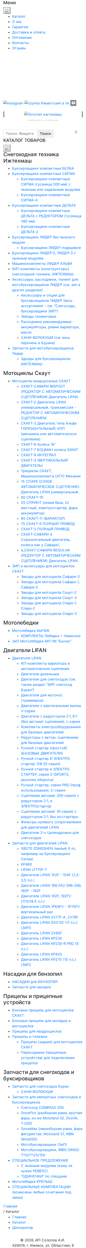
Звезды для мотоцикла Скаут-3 (49, 597)
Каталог (19, 16)
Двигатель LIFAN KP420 (41, 954)
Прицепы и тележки (29, 1036)
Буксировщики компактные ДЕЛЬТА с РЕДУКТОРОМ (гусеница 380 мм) (51, 215)
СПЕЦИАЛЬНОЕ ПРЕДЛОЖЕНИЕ (40, 1160)
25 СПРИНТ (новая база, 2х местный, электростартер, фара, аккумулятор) (49, 507)
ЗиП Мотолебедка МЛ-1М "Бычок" (41, 641)
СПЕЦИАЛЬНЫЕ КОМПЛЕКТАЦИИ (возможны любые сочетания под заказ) (41, 1192)
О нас (17, 21)
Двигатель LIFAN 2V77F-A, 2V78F (49, 917)
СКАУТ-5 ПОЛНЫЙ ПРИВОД (45, 529)
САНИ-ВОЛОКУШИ (37, 1091)
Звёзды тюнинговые (38, 316)
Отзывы (19, 48)
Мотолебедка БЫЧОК (30, 630)
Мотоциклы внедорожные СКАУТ (41, 381)
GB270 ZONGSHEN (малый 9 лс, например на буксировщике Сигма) (48, 853)
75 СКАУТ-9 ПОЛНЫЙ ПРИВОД (48, 523)
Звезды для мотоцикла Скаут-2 (49, 592)
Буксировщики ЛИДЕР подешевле (51, 247)
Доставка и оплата (28, 32)
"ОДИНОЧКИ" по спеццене (44, 1176)
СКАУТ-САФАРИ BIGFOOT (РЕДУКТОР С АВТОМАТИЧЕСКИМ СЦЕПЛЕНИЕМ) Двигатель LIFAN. (50, 391)
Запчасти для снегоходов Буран (40, 1086)
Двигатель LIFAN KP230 (41, 938)
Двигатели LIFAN (26, 658)
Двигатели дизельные (40, 674)
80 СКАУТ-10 (32, 497)
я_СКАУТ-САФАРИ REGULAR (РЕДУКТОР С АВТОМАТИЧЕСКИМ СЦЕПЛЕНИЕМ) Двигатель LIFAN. (50, 555)
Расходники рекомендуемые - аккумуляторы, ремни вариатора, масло (50, 326)
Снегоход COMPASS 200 (42, 1107)
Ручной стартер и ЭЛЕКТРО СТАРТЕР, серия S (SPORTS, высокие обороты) (45, 774)
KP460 (26, 864)
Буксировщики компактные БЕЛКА (43, 168)
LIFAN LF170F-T (34, 869)
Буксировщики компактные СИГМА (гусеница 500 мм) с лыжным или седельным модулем (50, 184)
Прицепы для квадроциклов (37, 1031)
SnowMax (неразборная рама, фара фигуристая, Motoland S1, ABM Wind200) (51, 1133)
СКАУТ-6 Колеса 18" (38, 444)
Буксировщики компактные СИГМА (43, 173)
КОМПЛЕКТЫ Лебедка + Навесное (50, 636)
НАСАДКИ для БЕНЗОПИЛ (35, 981)
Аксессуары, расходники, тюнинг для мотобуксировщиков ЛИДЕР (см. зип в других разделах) (46, 284)
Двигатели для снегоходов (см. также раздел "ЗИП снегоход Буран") (48, 684)
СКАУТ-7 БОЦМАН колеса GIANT (49, 449)
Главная (19, 1217)
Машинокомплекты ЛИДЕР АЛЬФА (42, 263)
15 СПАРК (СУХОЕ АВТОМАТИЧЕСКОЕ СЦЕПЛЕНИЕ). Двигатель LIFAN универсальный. (50, 486)
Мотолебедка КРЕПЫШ (32, 1181)
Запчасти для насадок (31, 987)
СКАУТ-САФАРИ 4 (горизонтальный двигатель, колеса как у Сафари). (46, 539)
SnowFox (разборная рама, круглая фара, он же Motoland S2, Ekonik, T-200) (51, 1118)
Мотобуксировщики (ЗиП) (44, 1144)
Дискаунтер (22, 1227)
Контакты (20, 43)
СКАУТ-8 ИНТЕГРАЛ (38, 455)
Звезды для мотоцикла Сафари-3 (50, 576)
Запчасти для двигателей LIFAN (39, 843)
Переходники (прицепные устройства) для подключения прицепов (48, 1057)
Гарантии (20, 27)
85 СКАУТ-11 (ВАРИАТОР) (43, 518)
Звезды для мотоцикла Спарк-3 (49, 613)
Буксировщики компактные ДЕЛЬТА (44, 205)
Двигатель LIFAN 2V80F (41, 933)
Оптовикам (22, 37)
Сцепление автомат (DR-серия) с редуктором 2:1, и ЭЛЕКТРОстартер (50, 800)
